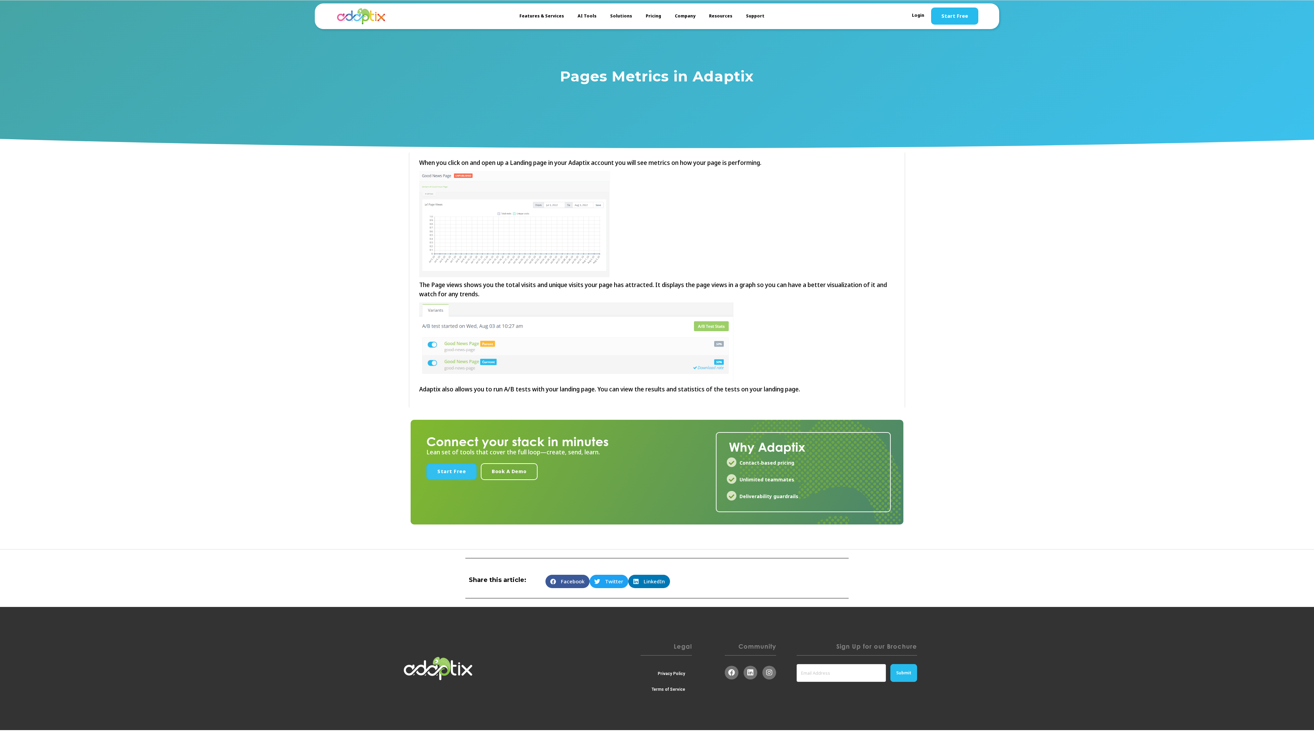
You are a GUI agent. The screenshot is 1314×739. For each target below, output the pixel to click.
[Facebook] (731, 672)
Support (755, 16)
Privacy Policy (671, 673)
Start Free (954, 16)
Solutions (621, 16)
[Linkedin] (750, 672)
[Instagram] (769, 672)
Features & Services (541, 16)
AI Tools (587, 16)
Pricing (653, 16)
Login (918, 15)
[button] (451, 471)
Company (685, 16)
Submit (903, 673)
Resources (720, 16)
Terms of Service (668, 689)
